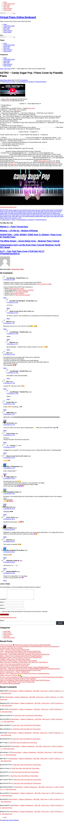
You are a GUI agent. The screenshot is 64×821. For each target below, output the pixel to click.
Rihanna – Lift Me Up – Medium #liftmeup (19, 230)
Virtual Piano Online (9, 3)
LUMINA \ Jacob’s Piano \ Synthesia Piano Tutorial (15, 659)
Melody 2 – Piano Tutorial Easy (14, 227)
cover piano (15, 216)
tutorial (54, 162)
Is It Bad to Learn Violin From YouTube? (11, 648)
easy (20, 216)
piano (44, 216)
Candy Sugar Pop (43, 161)
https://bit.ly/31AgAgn (21, 292)
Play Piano (6, 7)
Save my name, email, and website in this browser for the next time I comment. (25, 611)
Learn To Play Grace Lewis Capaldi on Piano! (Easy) (15, 664)
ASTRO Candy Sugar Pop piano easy (46, 211)
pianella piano (39, 216)
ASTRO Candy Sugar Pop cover (13, 210)
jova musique (26, 216)
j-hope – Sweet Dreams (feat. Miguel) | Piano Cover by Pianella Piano (20, 651)
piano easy (13, 164)
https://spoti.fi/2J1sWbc (44, 284)
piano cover (50, 216)
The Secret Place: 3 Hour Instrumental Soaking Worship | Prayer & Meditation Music (24, 667)
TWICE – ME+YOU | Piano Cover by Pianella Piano (14, 649)
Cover (33, 108)
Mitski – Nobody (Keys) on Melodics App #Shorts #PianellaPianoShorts (21, 656)
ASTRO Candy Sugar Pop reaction (28, 213)
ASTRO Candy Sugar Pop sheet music (49, 213)
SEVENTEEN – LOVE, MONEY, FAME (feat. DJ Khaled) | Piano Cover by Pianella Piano (25, 654)
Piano (8, 100)
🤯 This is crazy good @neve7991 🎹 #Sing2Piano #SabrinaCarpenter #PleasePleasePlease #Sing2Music (31, 677)
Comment (3, 599)
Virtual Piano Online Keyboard (18, 17)
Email (2, 605)
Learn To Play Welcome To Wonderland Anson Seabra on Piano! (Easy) (20, 670)
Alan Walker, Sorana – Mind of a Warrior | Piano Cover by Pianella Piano (20, 657)
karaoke (32, 216)
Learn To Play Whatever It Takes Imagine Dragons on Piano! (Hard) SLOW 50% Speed (25, 680)
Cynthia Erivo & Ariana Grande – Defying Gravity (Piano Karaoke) (18, 660)
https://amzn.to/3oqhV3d (22, 295)
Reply (5, 298)
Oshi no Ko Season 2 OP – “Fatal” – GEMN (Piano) (14, 672)
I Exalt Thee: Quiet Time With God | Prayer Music (28, 715)
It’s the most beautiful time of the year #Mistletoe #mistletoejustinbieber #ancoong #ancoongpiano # (30, 646)
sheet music (8, 218)
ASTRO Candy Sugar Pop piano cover (24, 211)
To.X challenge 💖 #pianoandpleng (10, 683)
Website (2, 608)
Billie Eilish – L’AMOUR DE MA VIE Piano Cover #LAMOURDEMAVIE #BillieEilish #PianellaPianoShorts (30, 669)
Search (2, 620)
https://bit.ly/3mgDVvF (17, 293)
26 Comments (24, 80)
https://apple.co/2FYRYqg (25, 290)
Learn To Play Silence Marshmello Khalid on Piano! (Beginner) (18, 679)
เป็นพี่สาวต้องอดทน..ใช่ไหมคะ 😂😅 (10, 675)
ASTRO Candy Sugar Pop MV (49, 210)
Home (5, 2)
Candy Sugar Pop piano (28, 215)
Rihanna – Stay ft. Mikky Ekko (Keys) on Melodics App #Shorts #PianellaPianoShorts (25, 673)
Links (4, 817)
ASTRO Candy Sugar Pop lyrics (32, 210)
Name (2, 602)
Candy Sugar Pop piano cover (44, 215)
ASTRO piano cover (5, 215)
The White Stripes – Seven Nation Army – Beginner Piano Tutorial (29, 241)
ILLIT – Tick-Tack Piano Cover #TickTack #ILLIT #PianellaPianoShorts (20, 653)
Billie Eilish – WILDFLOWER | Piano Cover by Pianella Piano (17, 682)
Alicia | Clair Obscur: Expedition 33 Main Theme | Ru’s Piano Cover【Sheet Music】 (24, 662)
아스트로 (19, 218)
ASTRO (2, 210)
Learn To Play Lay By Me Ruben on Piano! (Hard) (14, 665)
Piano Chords (7, 10)
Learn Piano (6, 5)
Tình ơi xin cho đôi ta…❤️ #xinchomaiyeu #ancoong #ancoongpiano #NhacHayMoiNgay (25, 645)
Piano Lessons (7, 8)
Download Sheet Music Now (8, 207)
